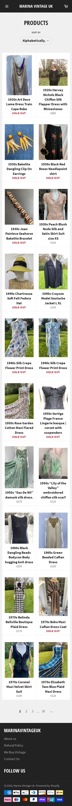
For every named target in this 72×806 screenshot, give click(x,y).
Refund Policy (13, 745)
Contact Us (12, 759)
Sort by (36, 32)
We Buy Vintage (15, 752)
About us (10, 738)
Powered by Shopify (48, 785)
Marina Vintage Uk (36, 6)
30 (43, 711)
